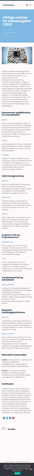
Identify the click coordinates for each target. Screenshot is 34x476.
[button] (26, 5)
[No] (31, 469)
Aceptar (17, 473)
